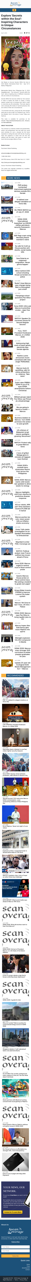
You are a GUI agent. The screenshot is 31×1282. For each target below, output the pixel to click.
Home (28, 1264)
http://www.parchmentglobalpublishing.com (13, 162)
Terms (16, 1280)
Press (28, 1266)
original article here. (11, 170)
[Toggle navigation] (14, 10)
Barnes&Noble (7, 122)
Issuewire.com (5, 92)
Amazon (27, 120)
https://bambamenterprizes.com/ (15, 120)
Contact (27, 1269)
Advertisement (26, 1268)
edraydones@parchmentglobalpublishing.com (13, 153)
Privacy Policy (23, 1280)
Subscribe (15, 1256)
